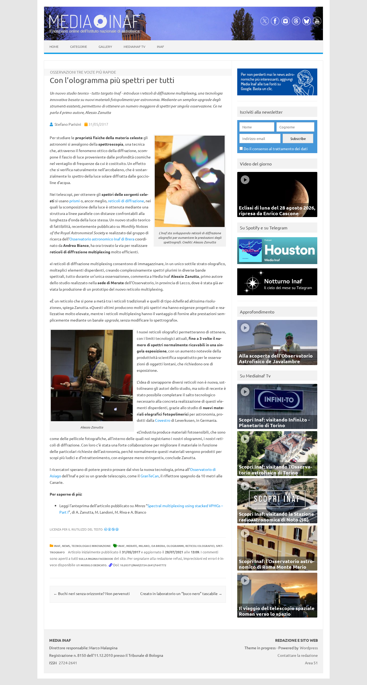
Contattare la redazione (298, 655)
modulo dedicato (93, 565)
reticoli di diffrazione (126, 200)
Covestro (162, 420)
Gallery (105, 46)
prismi (74, 200)
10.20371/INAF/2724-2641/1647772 (143, 565)
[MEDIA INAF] (95, 27)
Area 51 (311, 662)
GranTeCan (150, 475)
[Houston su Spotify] (277, 265)
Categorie (78, 46)
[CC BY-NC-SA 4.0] (111, 529)
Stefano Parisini (68, 124)
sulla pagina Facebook (96, 559)
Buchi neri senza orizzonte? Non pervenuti (91, 593)
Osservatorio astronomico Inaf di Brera (101, 238)
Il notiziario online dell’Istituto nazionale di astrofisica (94, 31)
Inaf (160, 46)
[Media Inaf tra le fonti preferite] (277, 96)
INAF (57, 546)
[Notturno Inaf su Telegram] (277, 296)
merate (131, 546)
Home (54, 46)
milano (144, 546)
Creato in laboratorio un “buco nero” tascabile (181, 593)
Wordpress (309, 647)
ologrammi (175, 546)
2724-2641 (68, 662)
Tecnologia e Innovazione (91, 546)
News (66, 546)
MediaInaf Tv (134, 46)
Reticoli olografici (199, 546)
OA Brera (158, 546)
